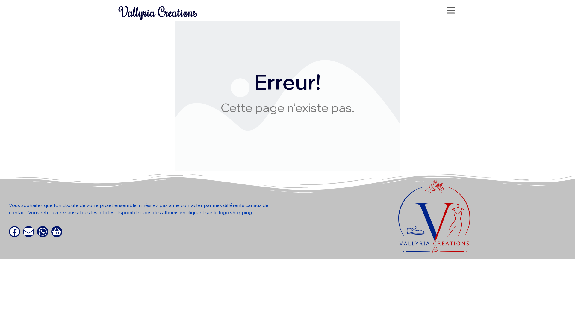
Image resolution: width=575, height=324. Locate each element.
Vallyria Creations (158, 12)
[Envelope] (28, 231)
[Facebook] (14, 231)
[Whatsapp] (42, 231)
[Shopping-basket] (56, 231)
